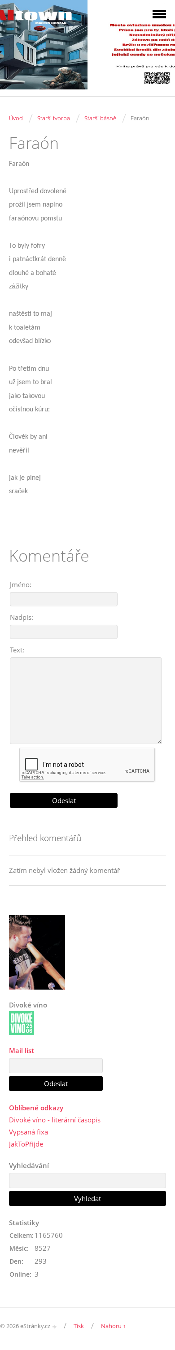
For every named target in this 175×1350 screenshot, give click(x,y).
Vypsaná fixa (28, 1131)
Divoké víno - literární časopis (55, 1119)
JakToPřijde (26, 1143)
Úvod (16, 118)
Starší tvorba (53, 118)
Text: (17, 649)
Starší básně (100, 118)
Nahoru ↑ (113, 1326)
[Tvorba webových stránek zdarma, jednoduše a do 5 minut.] (55, 1326)
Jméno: (20, 584)
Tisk (79, 1326)
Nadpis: (21, 617)
